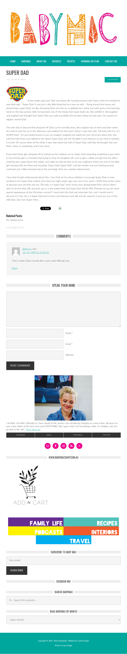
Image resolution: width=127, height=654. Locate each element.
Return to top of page (63, 645)
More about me (33, 430)
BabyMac (63, 28)
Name (68, 333)
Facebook (20, 435)
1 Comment (112, 79)
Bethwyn (27, 249)
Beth (23, 79)
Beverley (56, 61)
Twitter (106, 435)
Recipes (69, 61)
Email (68, 344)
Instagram (77, 435)
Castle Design (83, 641)
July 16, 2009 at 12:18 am (35, 252)
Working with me (90, 61)
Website (69, 355)
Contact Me (111, 61)
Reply (15, 268)
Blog (21, 228)
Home (13, 61)
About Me (41, 61)
